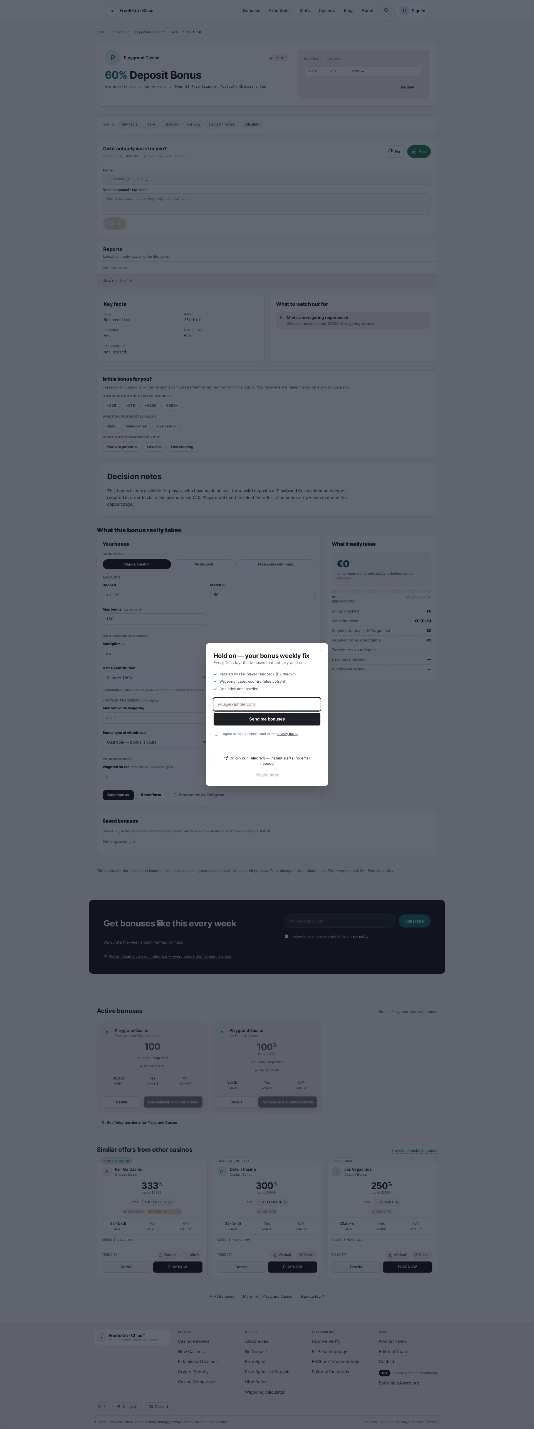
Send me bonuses (267, 719)
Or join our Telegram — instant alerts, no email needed (269, 761)
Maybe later (267, 775)
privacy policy (287, 734)
